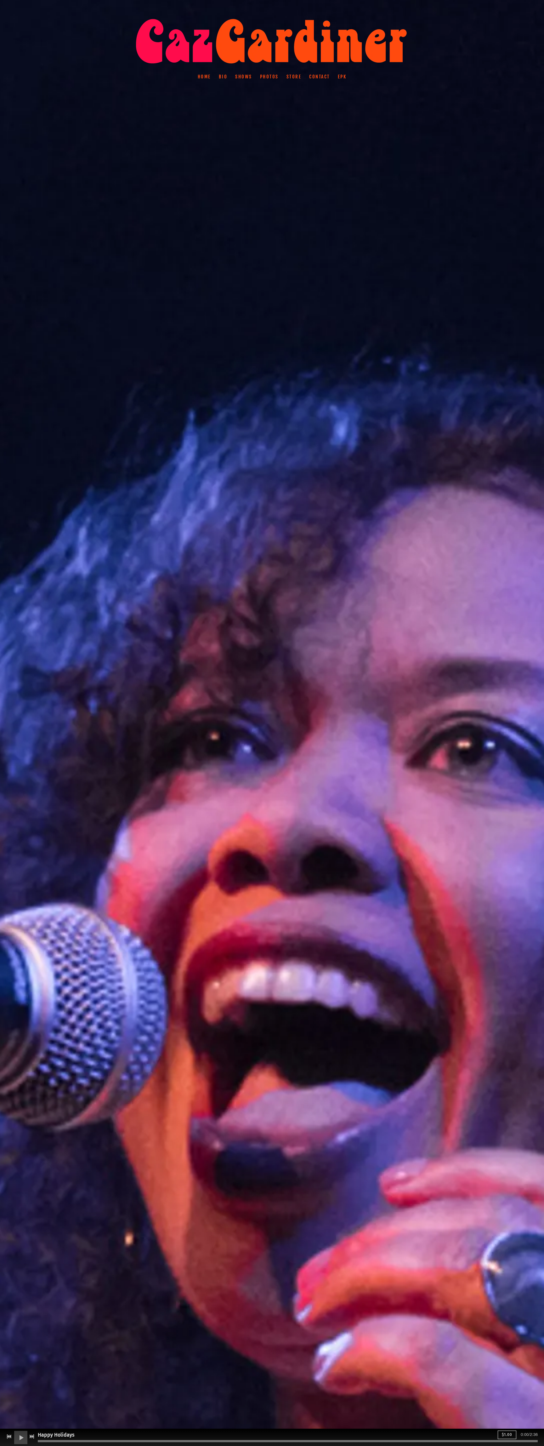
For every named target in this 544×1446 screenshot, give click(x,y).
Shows (243, 77)
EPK (342, 77)
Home (204, 77)
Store (294, 77)
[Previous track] (9, 1436)
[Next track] (32, 1436)
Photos (269, 77)
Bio (223, 77)
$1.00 (507, 1434)
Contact (319, 77)
